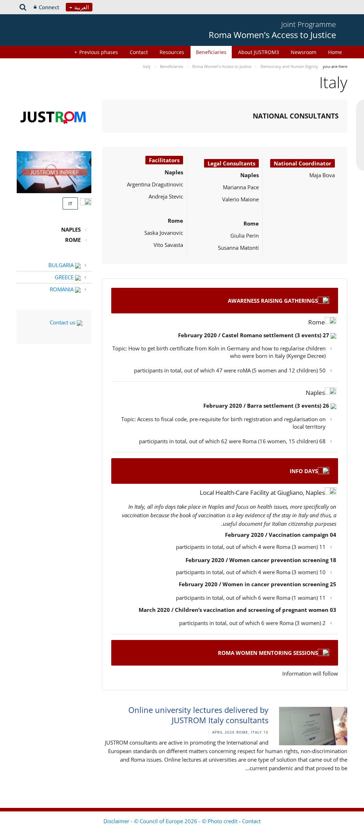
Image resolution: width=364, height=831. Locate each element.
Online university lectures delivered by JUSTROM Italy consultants (198, 714)
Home (335, 52)
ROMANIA (62, 289)
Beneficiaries (211, 52)
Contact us (63, 322)
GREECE (65, 277)
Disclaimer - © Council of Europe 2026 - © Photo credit (171, 821)
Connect (49, 7)
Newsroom (303, 52)
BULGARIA (61, 265)
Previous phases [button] (98, 52)
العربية (81, 7)
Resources (172, 52)
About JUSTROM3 (258, 52)
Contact (139, 52)
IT (70, 203)
